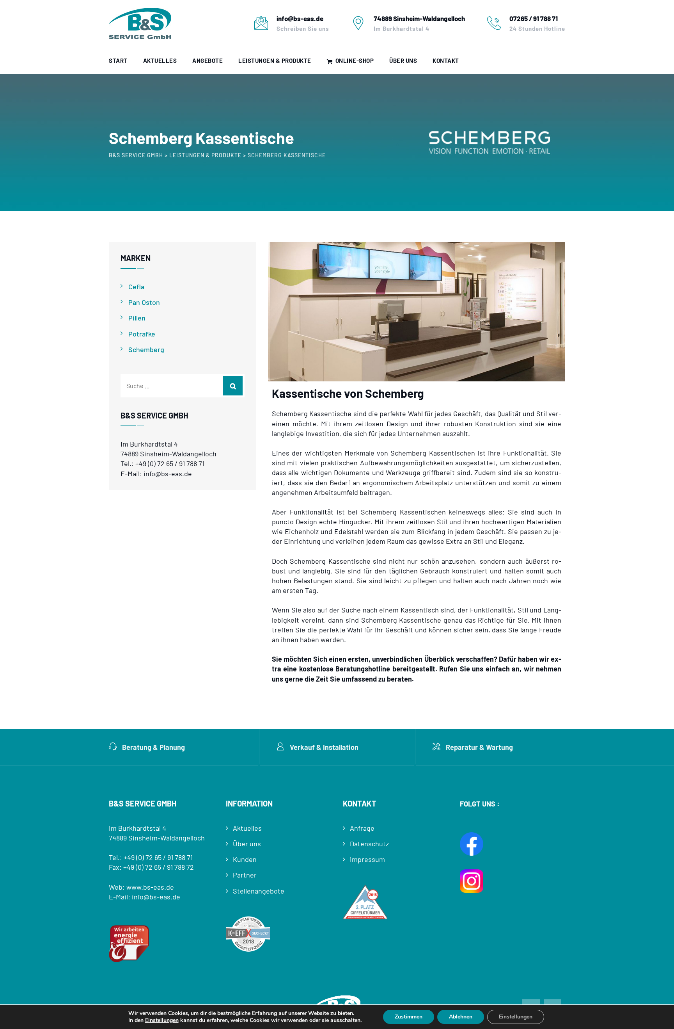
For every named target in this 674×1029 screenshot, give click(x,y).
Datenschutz (369, 843)
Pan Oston (144, 302)
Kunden (245, 859)
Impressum (367, 859)
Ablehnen (460, 1016)
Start (118, 60)
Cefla (136, 286)
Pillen (136, 317)
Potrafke (141, 333)
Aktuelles (160, 60)
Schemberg (146, 349)
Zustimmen (408, 1016)
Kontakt (446, 60)
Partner (245, 875)
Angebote (207, 60)
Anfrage (362, 828)
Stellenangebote (258, 891)
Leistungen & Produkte (274, 60)
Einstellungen (162, 1020)
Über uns (403, 60)
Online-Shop (354, 60)
